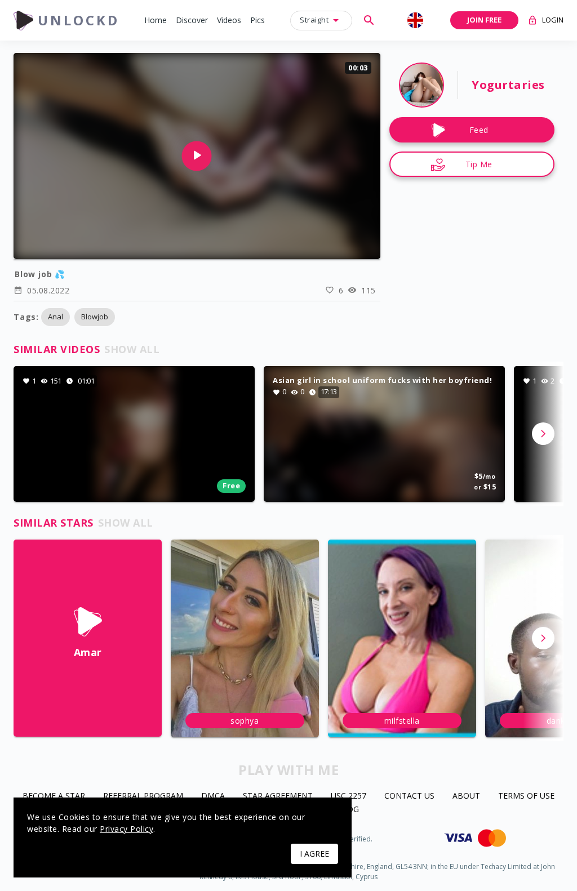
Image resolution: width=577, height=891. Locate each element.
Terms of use (526, 796)
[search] (369, 20)
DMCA (213, 796)
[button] (155, 20)
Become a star (54, 796)
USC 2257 (348, 796)
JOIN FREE (484, 20)
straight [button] (314, 20)
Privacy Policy (126, 828)
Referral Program (143, 796)
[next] (543, 433)
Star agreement (278, 796)
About (466, 796)
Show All (131, 349)
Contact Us (409, 796)
